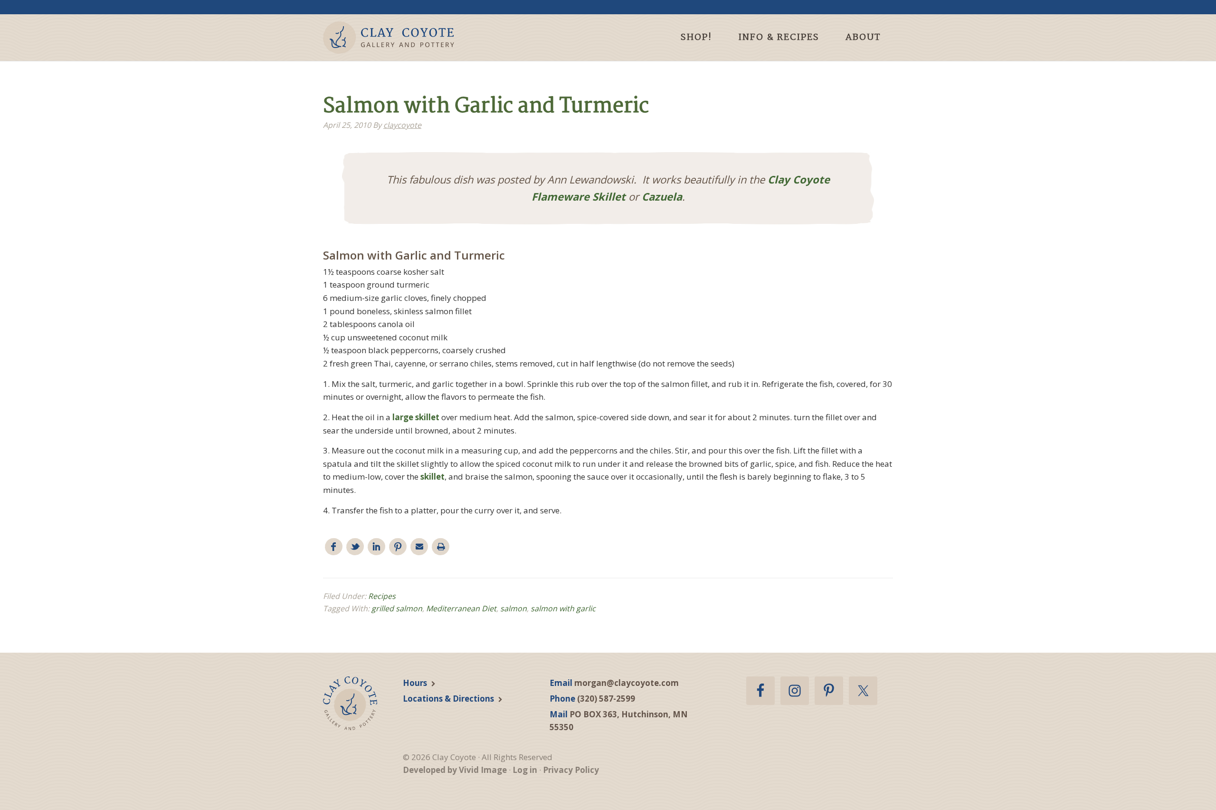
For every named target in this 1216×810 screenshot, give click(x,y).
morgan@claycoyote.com (626, 682)
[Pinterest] (397, 547)
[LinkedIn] (376, 547)
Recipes (382, 596)
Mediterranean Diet (461, 608)
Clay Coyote (405, 37)
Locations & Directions (448, 698)
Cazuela (662, 196)
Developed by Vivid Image (455, 769)
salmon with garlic (563, 608)
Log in (525, 769)
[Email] (419, 547)
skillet (432, 476)
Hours (415, 682)
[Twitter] (355, 547)
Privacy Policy (571, 769)
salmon (513, 608)
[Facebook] (333, 547)
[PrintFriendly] (440, 547)
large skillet (415, 417)
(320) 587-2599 (606, 698)
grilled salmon (396, 608)
